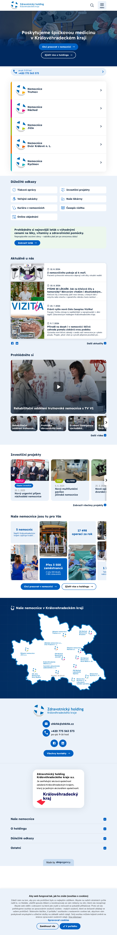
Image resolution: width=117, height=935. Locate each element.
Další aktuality (95, 343)
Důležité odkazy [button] (22, 838)
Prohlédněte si (22, 355)
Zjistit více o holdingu (57, 55)
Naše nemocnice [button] (22, 819)
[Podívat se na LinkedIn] (17, 343)
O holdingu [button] (19, 828)
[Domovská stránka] (58, 711)
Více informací (74, 917)
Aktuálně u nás (22, 258)
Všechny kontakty (56, 753)
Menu (102, 8)
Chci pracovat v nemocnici (56, 46)
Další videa (97, 435)
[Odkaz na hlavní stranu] (27, 5)
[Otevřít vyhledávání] (92, 5)
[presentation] (106, 422)
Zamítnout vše (47, 926)
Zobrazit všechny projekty (88, 505)
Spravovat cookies (58, 920)
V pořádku (71, 926)
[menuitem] (58, 90)
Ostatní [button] (16, 848)
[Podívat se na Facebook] (12, 343)
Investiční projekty (26, 454)
